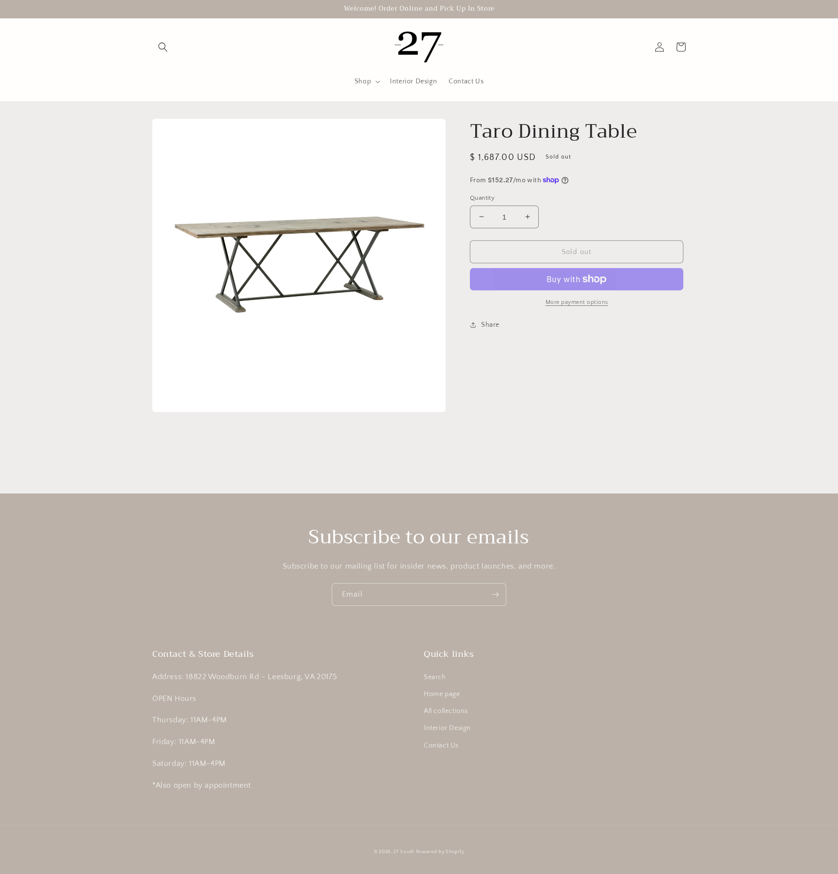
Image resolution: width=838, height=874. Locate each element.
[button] (163, 47)
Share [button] (490, 325)
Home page (442, 694)
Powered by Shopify (440, 852)
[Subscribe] (495, 594)
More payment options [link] (577, 302)
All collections (446, 711)
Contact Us (441, 745)
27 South (403, 852)
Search (435, 677)
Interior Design (447, 728)
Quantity (482, 197)
